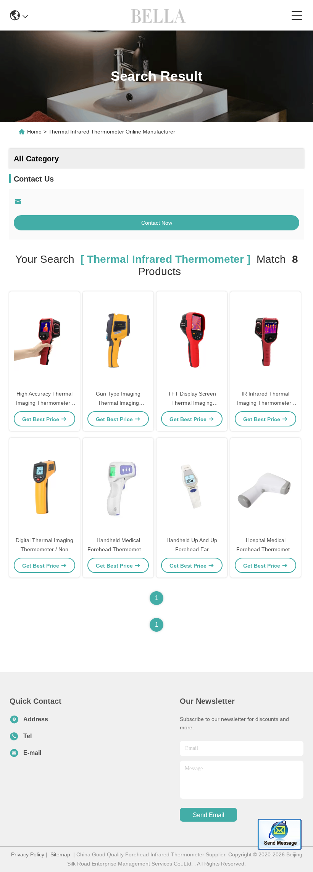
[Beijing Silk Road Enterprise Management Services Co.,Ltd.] (159, 15)
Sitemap (60, 854)
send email (208, 815)
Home (34, 132)
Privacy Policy (27, 854)
